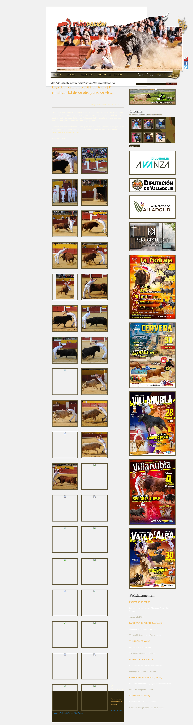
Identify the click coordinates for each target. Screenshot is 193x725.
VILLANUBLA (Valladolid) (139, 641)
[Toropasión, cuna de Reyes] (149, 138)
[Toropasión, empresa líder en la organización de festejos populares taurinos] (81, 24)
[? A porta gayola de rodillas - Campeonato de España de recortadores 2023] (161, 138)
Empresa (57, 75)
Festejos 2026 (104, 75)
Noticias (70, 75)
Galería (118, 75)
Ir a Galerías (133, 146)
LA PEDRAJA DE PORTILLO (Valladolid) (146, 623)
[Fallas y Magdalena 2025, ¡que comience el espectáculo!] (161, 125)
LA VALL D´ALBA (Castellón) (141, 659)
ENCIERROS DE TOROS (139, 602)
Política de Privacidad (147, 89)
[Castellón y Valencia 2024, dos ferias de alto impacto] (137, 138)
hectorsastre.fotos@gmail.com (65, 132)
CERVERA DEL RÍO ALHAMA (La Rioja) (145, 677)
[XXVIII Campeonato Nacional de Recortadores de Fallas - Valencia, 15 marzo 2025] (149, 125)
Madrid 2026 (86, 75)
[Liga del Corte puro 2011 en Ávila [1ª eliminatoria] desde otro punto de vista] (65, 160)
